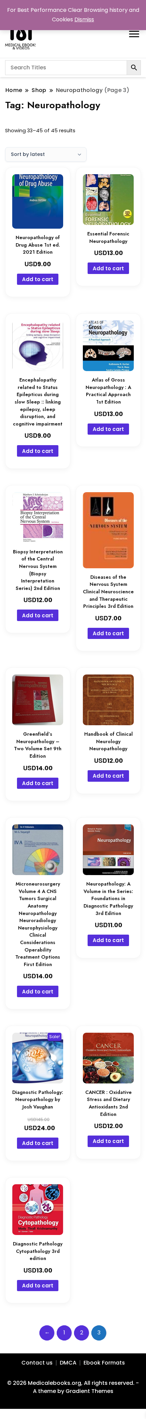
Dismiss (84, 19)
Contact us (37, 1363)
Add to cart (37, 279)
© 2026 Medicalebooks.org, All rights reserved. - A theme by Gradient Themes (73, 1387)
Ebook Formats (104, 1363)
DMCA (68, 1363)
